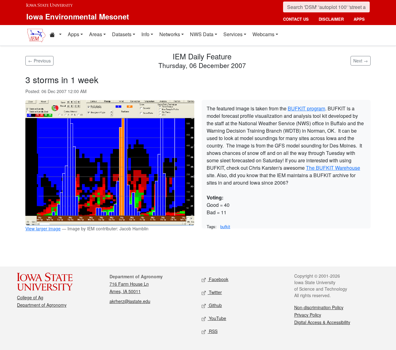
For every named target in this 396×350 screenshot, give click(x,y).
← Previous (39, 61)
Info (145, 34)
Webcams (263, 34)
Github (215, 305)
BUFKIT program (306, 108)
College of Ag (30, 297)
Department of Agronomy (42, 305)
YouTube (217, 318)
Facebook (218, 279)
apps (359, 19)
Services (233, 34)
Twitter (215, 292)
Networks (169, 34)
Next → (360, 61)
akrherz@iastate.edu (130, 301)
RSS (212, 331)
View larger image (43, 228)
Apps (73, 34)
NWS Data (201, 34)
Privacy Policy (307, 315)
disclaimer (331, 19)
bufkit (225, 226)
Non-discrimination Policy (318, 307)
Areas (95, 34)
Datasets (121, 34)
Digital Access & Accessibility (322, 322)
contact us (296, 19)
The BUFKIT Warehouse (333, 167)
